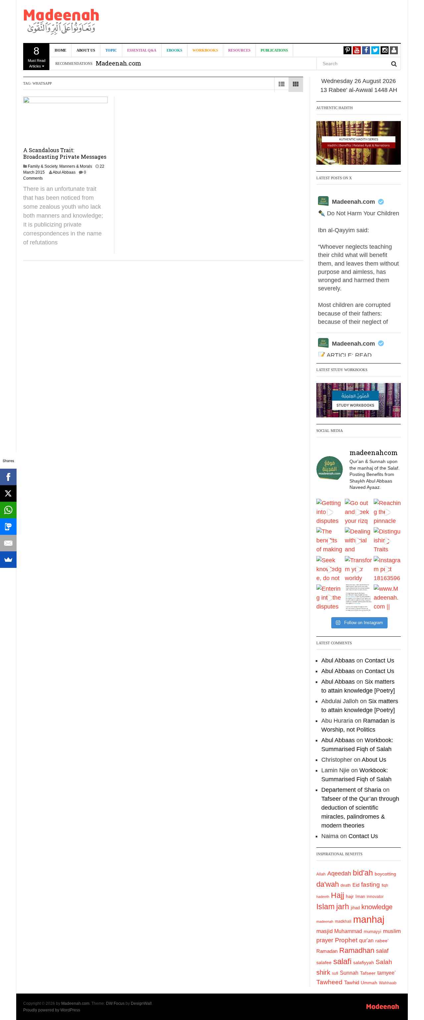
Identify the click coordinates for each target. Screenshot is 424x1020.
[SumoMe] (8, 559)
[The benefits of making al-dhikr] (330, 540)
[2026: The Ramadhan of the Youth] (358, 598)
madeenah (324, 921)
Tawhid (351, 982)
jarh (342, 906)
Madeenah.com (353, 201)
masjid (324, 931)
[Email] (8, 543)
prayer (324, 940)
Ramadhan (356, 950)
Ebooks (174, 50)
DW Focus (115, 1003)
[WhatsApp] (8, 510)
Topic (111, 50)
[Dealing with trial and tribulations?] (358, 540)
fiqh (385, 885)
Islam (325, 906)
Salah (384, 961)
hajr (350, 896)
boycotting (385, 873)
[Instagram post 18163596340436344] (387, 569)
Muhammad (348, 931)
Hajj (337, 895)
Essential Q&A (141, 50)
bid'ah (363, 873)
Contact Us (379, 660)
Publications (274, 50)
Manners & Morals (75, 166)
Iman (360, 896)
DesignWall (141, 1003)
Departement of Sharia (351, 789)
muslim (392, 931)
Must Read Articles (36, 56)
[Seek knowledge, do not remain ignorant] (330, 569)
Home (60, 50)
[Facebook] (8, 477)
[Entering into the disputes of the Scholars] (330, 598)
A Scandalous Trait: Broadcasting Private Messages (64, 153)
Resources (239, 50)
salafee (324, 962)
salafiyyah (363, 962)
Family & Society (42, 166)
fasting (370, 884)
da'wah (327, 884)
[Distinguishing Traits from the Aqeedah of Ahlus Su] (387, 540)
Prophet (346, 940)
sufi (335, 973)
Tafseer (368, 973)
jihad (355, 907)
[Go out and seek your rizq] (358, 512)
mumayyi (372, 931)
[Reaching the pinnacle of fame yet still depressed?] (387, 512)
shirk (323, 972)
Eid (355, 885)
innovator (375, 896)
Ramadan (327, 951)
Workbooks (205, 50)
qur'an (366, 940)
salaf (382, 951)
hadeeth (322, 897)
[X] (8, 493)
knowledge (377, 907)
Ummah (369, 982)
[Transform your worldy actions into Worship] (358, 569)
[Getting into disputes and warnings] (330, 512)
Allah (321, 874)
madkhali (343, 921)
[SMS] (8, 526)
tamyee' (386, 973)
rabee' (382, 940)
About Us (86, 50)
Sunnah (349, 973)
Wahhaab (388, 983)
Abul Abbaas (64, 172)
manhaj (368, 919)
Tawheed (329, 982)
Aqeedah (339, 873)
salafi (342, 961)
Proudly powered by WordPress (51, 1010)
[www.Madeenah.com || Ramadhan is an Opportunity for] (387, 598)
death (346, 885)
